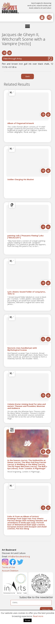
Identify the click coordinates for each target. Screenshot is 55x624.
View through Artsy (12, 58)
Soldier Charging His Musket (20, 179)
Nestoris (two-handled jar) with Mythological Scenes (22, 349)
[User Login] (42, 17)
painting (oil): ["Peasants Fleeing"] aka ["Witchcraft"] (25, 237)
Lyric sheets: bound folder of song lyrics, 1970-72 (26, 293)
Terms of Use (8, 567)
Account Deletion (10, 570)
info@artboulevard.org (19, 556)
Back (27, 76)
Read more (38, 616)
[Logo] (10, 7)
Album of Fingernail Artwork (20, 123)
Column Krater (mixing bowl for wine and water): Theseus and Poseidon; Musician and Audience (26, 406)
